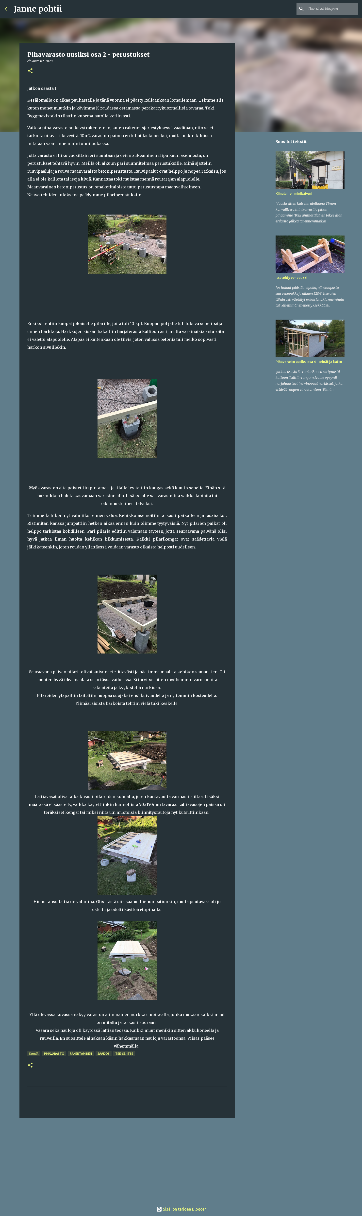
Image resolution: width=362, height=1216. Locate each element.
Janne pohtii (38, 9)
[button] (30, 71)
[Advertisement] (127, 1159)
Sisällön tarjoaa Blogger (184, 1209)
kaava (33, 1053)
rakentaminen (81, 1053)
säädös (104, 1053)
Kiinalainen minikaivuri (294, 194)
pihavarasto (54, 1053)
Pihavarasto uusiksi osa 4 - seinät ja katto (309, 362)
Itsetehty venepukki (291, 278)
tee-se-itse (124, 1053)
